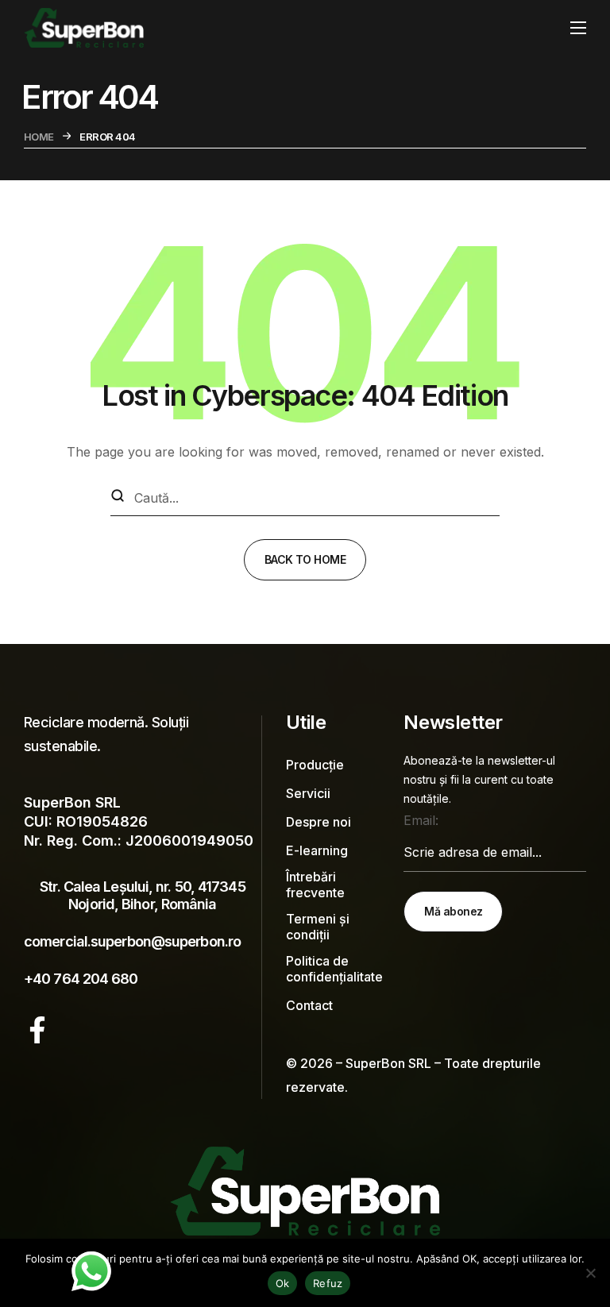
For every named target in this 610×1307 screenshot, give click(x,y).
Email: (420, 820)
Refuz (327, 1283)
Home (39, 136)
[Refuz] (590, 1273)
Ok (283, 1283)
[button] (142, 901)
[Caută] (117, 497)
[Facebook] (37, 1029)
